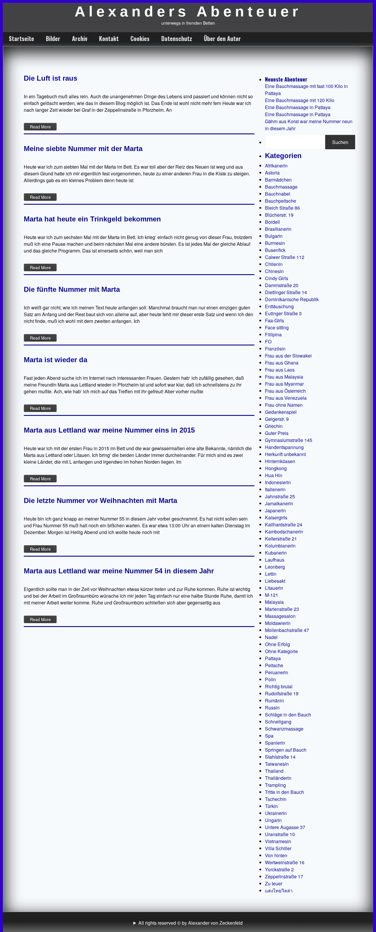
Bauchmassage (281, 186)
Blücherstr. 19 (279, 214)
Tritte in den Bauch (284, 792)
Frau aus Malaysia (284, 376)
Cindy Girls (276, 278)
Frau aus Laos (280, 369)
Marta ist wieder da (55, 360)
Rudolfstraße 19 (281, 693)
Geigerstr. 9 (277, 419)
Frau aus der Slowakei (288, 355)
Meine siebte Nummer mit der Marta (83, 148)
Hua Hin (273, 475)
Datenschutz (176, 38)
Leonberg (275, 566)
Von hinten (276, 855)
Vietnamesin (278, 841)
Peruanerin (276, 672)
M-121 (271, 595)
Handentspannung (284, 447)
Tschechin (275, 799)
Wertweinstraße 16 (284, 862)
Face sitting (277, 327)
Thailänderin (278, 778)
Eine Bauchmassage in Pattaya (297, 107)
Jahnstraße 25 (280, 496)
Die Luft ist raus (50, 78)
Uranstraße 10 (280, 834)
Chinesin (274, 271)
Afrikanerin (276, 165)
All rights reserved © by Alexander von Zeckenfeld (190, 922)
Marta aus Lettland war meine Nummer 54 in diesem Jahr (119, 571)
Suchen (340, 142)
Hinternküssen (280, 461)
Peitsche (274, 665)
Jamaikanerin (279, 503)
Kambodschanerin (284, 531)
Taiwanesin (277, 763)
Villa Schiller (278, 848)
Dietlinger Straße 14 (286, 292)
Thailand (274, 770)
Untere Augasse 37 (285, 827)
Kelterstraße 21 (281, 538)
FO (268, 341)
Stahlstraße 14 (280, 756)
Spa (269, 735)
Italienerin (275, 489)
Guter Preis (276, 433)
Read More (40, 127)
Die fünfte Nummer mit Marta (72, 289)
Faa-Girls (274, 320)
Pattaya (273, 658)
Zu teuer (273, 883)
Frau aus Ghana (281, 362)
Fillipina (273, 334)
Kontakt (109, 38)
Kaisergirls (276, 517)
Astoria (272, 172)
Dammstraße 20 (281, 285)
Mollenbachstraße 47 (287, 630)
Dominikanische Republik (292, 299)
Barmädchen (278, 179)
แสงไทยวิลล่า (279, 890)
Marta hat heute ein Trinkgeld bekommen (92, 219)
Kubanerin (276, 552)
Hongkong (276, 468)
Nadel (271, 637)
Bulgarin (274, 236)
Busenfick (275, 250)
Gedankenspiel (281, 412)
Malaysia (274, 602)
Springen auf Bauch (285, 749)
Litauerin (274, 587)
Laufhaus (274, 559)
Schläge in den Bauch (288, 714)
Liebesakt (275, 580)
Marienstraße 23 (282, 609)
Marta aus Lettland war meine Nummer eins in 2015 (109, 430)
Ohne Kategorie (281, 651)
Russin (272, 707)
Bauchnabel (277, 193)
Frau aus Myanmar (284, 383)
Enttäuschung (279, 306)
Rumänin (274, 700)
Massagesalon (280, 616)
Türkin (271, 806)
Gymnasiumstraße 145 (288, 440)
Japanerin (275, 510)
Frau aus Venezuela (286, 397)
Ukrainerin (276, 813)
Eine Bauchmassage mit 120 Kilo (299, 100)
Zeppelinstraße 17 (284, 876)
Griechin (274, 426)
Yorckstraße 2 (279, 869)
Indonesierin (278, 482)
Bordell (272, 221)
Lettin (270, 573)
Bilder (53, 38)
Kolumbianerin (280, 545)
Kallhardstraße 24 (283, 524)
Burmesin (275, 243)
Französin (275, 348)
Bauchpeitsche (280, 200)
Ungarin (273, 820)
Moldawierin (278, 623)
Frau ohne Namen (284, 404)
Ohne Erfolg (277, 644)
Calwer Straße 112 (284, 257)
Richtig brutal (279, 686)
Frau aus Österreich (285, 390)
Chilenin (274, 264)
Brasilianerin (278, 229)
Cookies (140, 38)
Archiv (79, 38)
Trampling (275, 785)
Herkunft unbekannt (285, 454)
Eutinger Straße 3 (283, 313)
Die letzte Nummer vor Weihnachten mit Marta (100, 500)
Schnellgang (278, 721)
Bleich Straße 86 (282, 207)
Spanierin (275, 742)
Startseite (21, 38)
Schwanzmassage (284, 728)
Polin (270, 679)
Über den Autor (222, 38)
